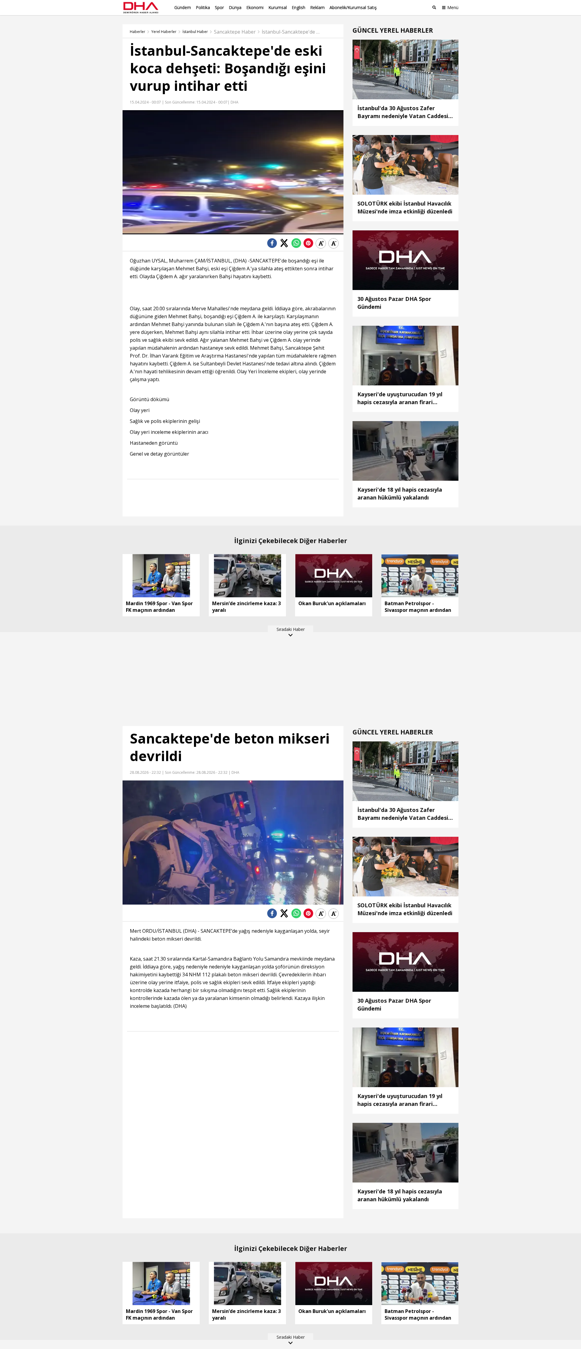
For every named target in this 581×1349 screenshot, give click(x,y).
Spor (219, 7)
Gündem (182, 7)
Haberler (137, 31)
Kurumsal (277, 7)
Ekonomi (255, 7)
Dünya (235, 7)
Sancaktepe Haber (235, 31)
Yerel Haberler (163, 31)
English (298, 7)
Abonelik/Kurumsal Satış (353, 7)
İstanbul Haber (195, 31)
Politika (203, 7)
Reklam (317, 7)
